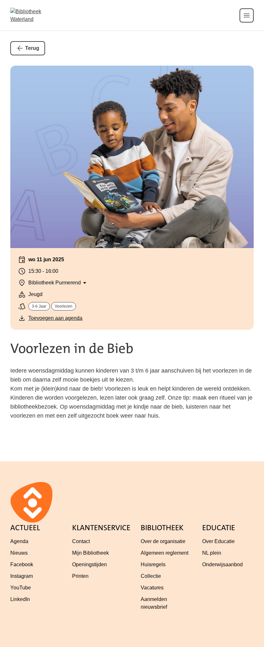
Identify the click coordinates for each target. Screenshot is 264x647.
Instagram (21, 576)
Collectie (151, 576)
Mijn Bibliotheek (90, 553)
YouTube (20, 587)
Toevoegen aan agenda (55, 318)
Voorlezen (63, 306)
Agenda (19, 541)
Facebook (21, 564)
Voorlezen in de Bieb (71, 348)
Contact (81, 541)
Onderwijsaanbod (222, 564)
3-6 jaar (39, 306)
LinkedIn (20, 599)
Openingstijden (89, 564)
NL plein (211, 553)
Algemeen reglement (164, 553)
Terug (32, 48)
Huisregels (153, 564)
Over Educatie (218, 541)
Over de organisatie (163, 541)
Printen (80, 576)
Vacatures (152, 587)
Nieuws (19, 553)
